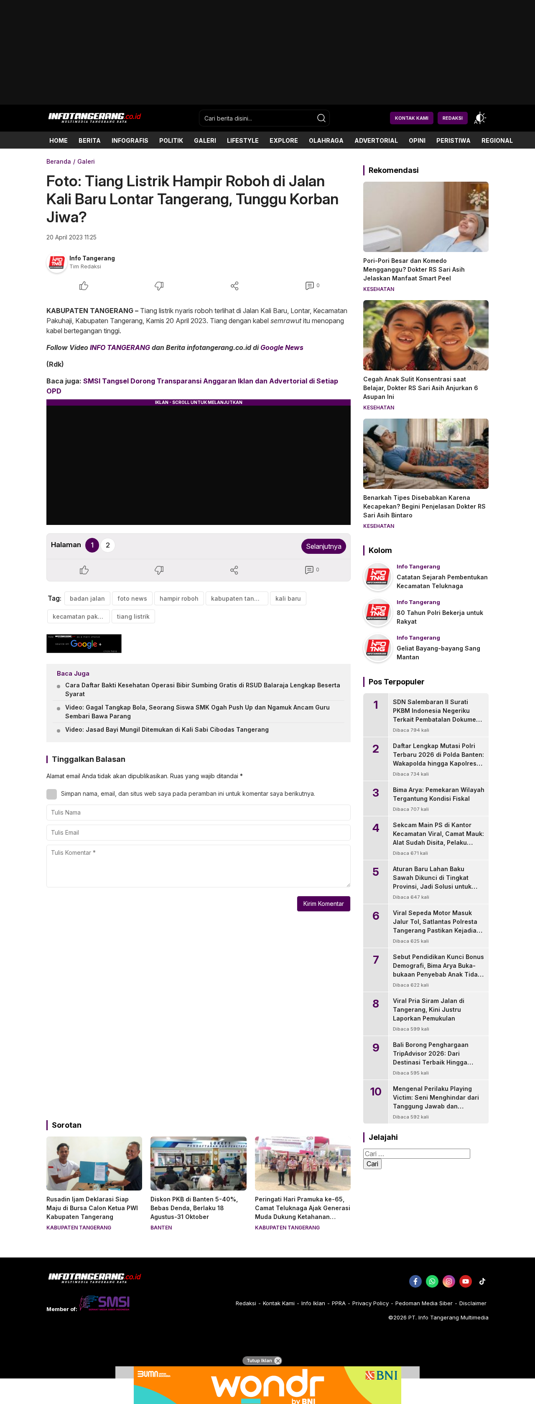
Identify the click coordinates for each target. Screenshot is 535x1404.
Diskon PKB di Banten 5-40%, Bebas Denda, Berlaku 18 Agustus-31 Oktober (194, 1208)
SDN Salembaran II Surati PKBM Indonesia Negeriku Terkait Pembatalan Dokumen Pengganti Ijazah (436, 715)
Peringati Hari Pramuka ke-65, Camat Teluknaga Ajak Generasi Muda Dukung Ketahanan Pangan (302, 1212)
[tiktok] (482, 1281)
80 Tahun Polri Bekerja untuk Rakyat (440, 617)
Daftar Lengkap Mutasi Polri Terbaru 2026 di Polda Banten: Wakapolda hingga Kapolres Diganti (438, 759)
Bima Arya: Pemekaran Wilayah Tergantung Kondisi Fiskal (438, 794)
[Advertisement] (267, 101)
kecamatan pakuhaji (81, 616)
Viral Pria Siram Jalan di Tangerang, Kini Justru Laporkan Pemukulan (428, 1009)
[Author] (56, 262)
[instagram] (449, 1281)
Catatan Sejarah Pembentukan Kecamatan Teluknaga (442, 581)
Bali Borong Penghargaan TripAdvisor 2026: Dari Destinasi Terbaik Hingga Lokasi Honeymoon (431, 1058)
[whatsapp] (432, 1281)
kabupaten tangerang (239, 598)
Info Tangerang (92, 258)
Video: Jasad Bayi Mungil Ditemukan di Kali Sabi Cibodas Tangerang (167, 729)
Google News (281, 347)
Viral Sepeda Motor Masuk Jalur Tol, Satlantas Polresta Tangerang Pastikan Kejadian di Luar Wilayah (436, 926)
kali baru (288, 598)
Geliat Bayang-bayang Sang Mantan (438, 653)
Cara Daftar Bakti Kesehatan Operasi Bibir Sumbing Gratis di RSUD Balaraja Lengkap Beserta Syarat (202, 689)
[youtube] (465, 1281)
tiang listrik (133, 616)
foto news (132, 598)
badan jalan (87, 598)
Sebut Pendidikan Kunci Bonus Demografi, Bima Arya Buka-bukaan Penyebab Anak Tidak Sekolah (438, 970)
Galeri (86, 161)
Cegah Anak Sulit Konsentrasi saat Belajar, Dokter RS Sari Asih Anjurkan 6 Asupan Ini (420, 387)
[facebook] (415, 1281)
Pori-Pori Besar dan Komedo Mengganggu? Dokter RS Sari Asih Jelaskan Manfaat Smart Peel (414, 269)
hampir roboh (179, 598)
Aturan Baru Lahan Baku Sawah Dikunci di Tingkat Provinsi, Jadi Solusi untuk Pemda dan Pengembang (432, 882)
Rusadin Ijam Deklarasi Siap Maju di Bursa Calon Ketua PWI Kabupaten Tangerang (92, 1208)
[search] (321, 118)
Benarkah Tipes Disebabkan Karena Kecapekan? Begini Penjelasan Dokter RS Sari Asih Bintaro (424, 506)
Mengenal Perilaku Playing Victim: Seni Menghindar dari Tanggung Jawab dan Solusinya (436, 1102)
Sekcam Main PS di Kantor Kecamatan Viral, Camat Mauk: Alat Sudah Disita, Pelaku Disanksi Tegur (438, 838)
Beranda (58, 161)
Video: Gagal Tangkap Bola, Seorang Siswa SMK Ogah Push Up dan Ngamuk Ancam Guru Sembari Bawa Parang (197, 712)
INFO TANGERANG (120, 347)
